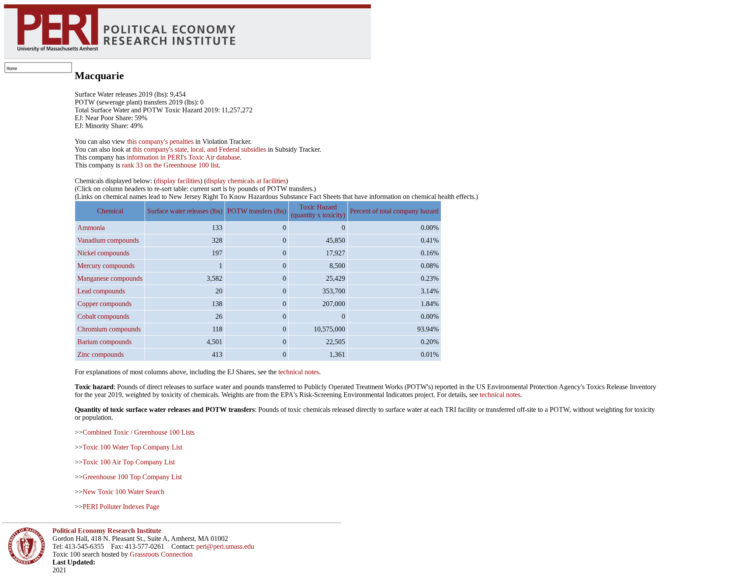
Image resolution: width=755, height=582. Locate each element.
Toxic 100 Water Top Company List (132, 447)
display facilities (178, 181)
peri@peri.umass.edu (225, 546)
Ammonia (91, 227)
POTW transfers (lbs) (256, 211)
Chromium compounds (109, 329)
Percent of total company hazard (394, 211)
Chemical (110, 211)
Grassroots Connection (161, 554)
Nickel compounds (103, 253)
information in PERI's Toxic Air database (183, 157)
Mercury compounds (106, 265)
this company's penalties (160, 141)
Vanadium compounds (108, 240)
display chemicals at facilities (246, 181)
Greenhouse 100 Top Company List (132, 477)
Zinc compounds (100, 354)
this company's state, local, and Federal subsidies (199, 149)
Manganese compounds (109, 278)
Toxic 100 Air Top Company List (129, 462)
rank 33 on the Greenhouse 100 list (170, 165)
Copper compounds (104, 303)
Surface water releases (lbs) (184, 211)
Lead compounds (101, 291)
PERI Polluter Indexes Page (121, 506)
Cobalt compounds (103, 316)
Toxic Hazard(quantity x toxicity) (318, 211)
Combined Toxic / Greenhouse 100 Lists (138, 432)
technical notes (298, 372)
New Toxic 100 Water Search (123, 491)
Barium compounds (104, 341)
